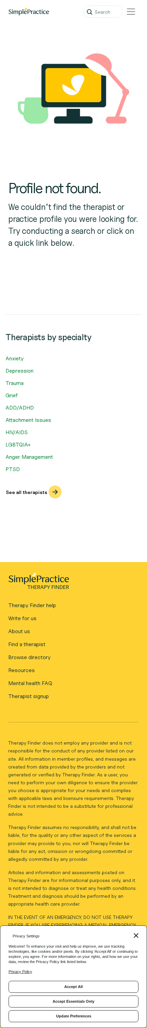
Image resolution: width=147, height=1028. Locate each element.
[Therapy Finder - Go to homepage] (70, 583)
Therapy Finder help (32, 605)
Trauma (14, 383)
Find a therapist (26, 644)
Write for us (22, 618)
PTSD (12, 469)
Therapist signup (28, 696)
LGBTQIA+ (18, 444)
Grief (11, 395)
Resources (21, 670)
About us (19, 631)
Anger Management (29, 457)
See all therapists (26, 492)
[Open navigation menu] (131, 11)
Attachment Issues (28, 420)
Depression (19, 371)
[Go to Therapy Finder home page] (28, 11)
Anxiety (14, 358)
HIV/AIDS (16, 432)
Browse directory (29, 657)
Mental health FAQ (30, 683)
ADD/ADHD (19, 407)
